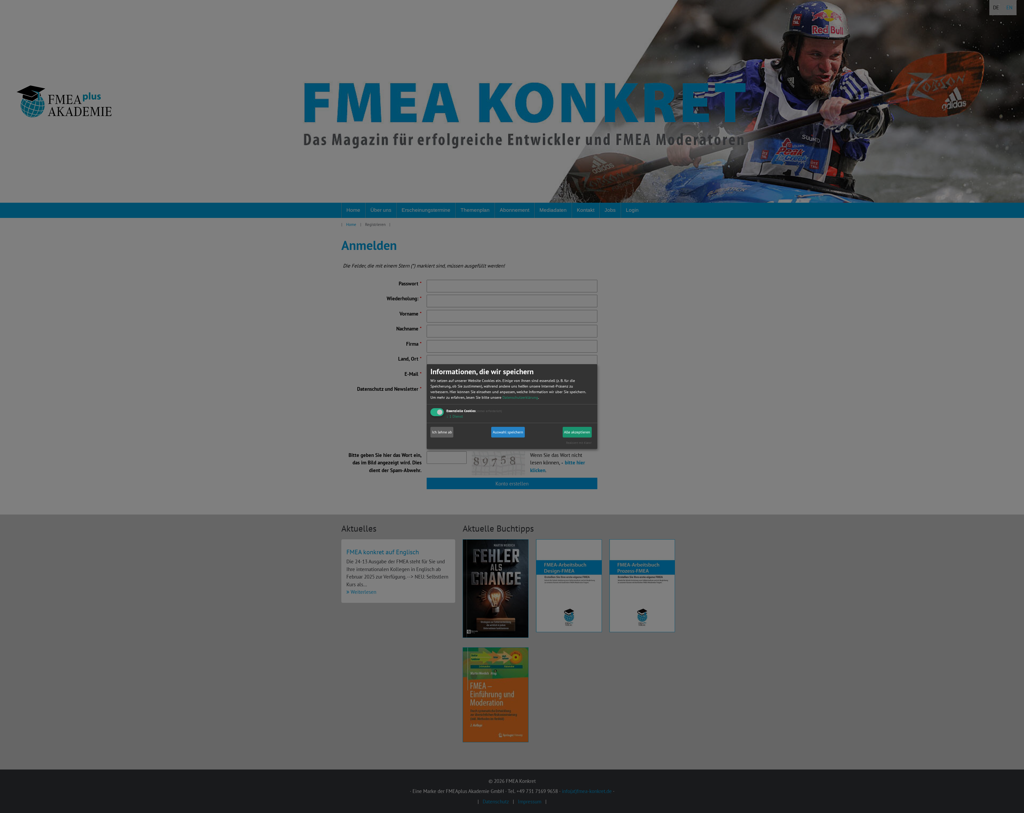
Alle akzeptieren (577, 432)
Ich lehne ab (442, 432)
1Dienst (454, 416)
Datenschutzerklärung (520, 397)
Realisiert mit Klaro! (578, 443)
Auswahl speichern (508, 432)
